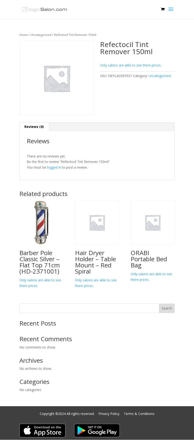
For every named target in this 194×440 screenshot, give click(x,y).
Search (167, 308)
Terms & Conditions (139, 413)
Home (23, 35)
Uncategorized (41, 35)
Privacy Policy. (109, 413)
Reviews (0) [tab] (34, 126)
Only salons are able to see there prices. (130, 65)
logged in (54, 167)
